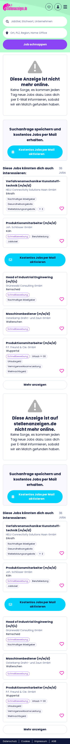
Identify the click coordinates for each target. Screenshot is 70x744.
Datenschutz (10, 741)
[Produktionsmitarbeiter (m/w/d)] (35, 232)
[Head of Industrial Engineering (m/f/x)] (35, 289)
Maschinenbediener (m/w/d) (28, 314)
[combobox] (38, 21)
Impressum (40, 741)
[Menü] (65, 7)
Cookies (25, 741)
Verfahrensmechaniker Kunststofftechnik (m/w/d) (33, 183)
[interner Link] (15, 7)
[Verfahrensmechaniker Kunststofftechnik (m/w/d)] (35, 195)
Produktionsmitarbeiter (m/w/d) (31, 223)
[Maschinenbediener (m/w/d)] (35, 322)
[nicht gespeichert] (61, 208)
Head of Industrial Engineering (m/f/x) (29, 279)
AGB (54, 741)
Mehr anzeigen (35, 385)
